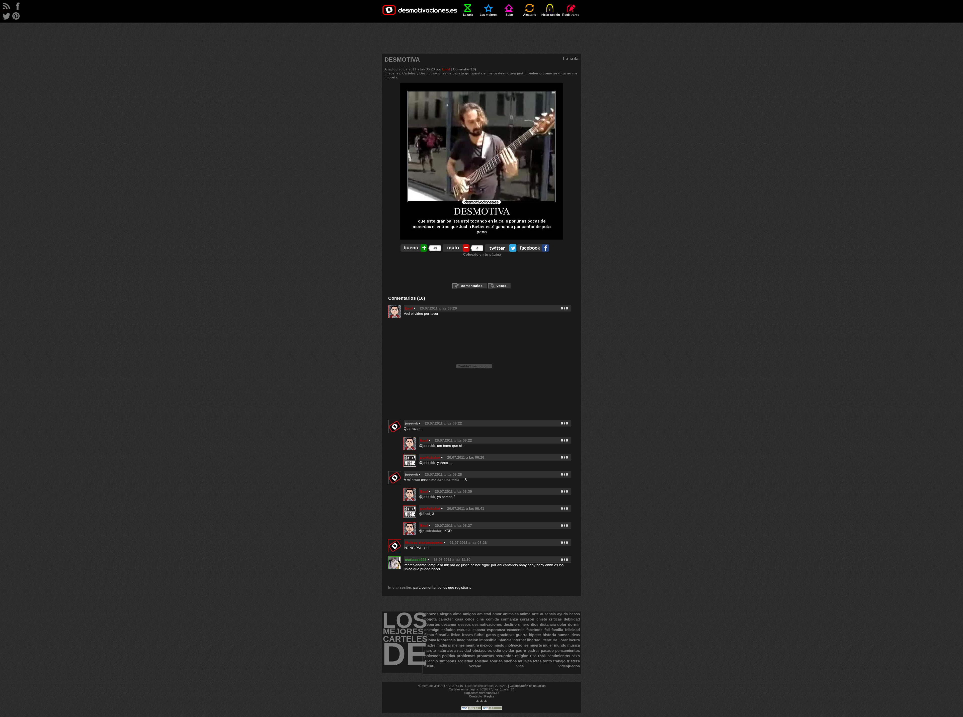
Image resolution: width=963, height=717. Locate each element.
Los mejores (489, 15)
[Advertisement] (481, 34)
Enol (446, 69)
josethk (428, 446)
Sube (509, 15)
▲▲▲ (481, 700)
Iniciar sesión (550, 15)
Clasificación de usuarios (528, 686)
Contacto (475, 696)
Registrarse (570, 15)
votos (501, 286)
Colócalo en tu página (482, 254)
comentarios (472, 286)
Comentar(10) (464, 69)
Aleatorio (529, 15)
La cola (468, 15)
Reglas (489, 696)
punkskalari (430, 457)
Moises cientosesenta (424, 543)
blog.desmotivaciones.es (481, 693)
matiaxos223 (416, 560)
